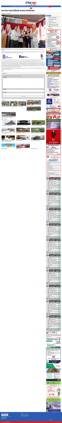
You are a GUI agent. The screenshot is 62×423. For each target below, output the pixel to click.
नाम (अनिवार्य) (4, 89)
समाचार (13, 6)
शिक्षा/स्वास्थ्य (28, 6)
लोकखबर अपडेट (48, 15)
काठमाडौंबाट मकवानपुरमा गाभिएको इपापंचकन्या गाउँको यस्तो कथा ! (37, 132)
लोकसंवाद (38, 6)
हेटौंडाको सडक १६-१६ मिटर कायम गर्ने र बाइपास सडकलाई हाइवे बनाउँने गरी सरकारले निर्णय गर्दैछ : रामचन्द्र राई (8, 141)
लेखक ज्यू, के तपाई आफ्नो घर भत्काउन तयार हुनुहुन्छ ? (22, 125)
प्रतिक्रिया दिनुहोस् (5, 77)
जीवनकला (43, 6)
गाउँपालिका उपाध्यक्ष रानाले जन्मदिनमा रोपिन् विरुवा (37, 125)
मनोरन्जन (25, 6)
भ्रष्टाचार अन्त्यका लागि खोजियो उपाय (19, 140)
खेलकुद (31, 6)
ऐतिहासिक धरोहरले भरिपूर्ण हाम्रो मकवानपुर (35, 140)
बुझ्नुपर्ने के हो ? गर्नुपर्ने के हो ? (4, 148)
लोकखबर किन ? (51, 420)
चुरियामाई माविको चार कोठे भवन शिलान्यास (20, 132)
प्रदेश (17, 6)
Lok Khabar (60, 422)
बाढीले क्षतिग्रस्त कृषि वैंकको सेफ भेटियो (5, 106)
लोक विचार (35, 6)
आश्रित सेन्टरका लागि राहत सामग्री (52, 22)
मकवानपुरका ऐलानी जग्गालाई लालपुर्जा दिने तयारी (7, 125)
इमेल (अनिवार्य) (4, 92)
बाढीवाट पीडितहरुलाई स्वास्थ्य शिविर (13, 106)
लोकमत (46, 6)
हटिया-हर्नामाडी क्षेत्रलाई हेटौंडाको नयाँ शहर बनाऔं (6, 132)
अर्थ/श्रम (20, 6)
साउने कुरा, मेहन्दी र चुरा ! (18, 148)
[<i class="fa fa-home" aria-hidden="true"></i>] (11, 6)
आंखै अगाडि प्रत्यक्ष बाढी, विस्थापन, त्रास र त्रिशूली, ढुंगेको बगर (7, 117)
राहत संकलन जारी (50, 28)
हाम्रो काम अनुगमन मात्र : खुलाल (34, 148)
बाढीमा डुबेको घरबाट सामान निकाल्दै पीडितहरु (31, 111)
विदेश (32, 6)
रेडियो (47, 6)
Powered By (57, 422)
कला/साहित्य (22, 6)
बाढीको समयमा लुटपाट (20, 106)
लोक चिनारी (40, 6)
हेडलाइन (15, 6)
